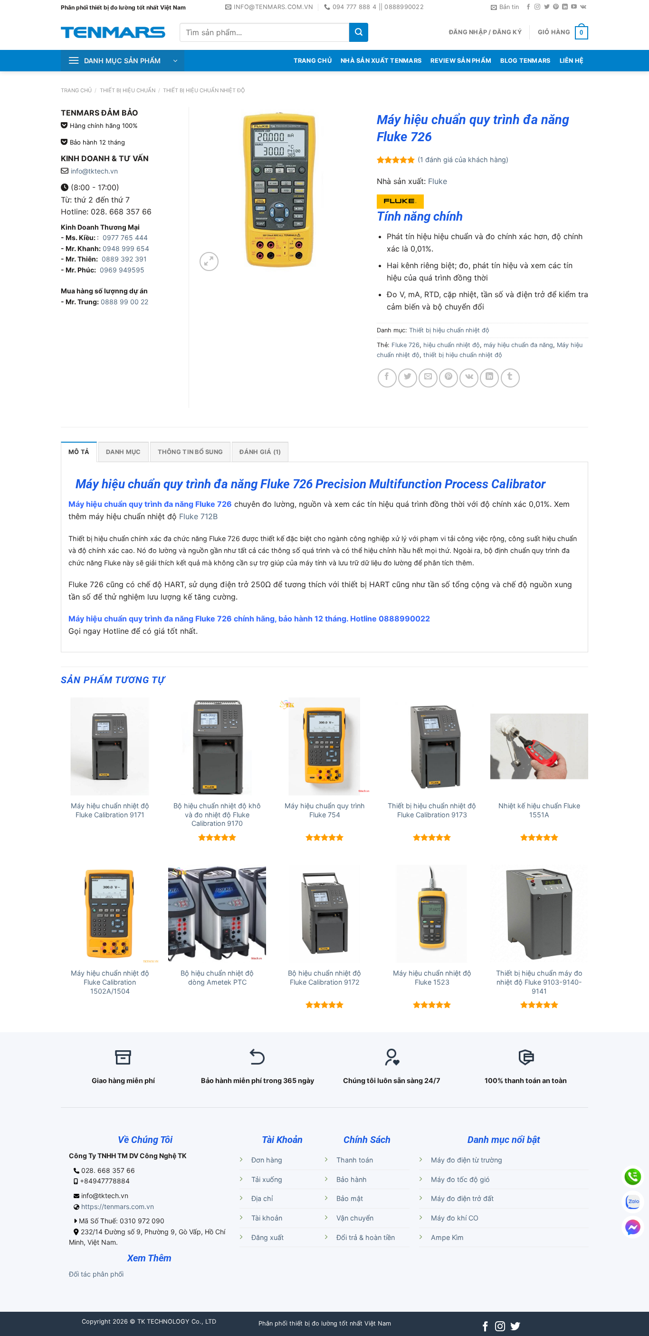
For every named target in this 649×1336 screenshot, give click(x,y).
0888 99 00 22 (124, 302)
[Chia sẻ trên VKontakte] (468, 377)
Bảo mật (349, 1198)
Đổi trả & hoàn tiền (365, 1237)
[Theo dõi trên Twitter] (547, 7)
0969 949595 (122, 270)
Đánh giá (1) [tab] (260, 451)
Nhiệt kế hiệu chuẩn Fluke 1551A (539, 810)
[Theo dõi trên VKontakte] (583, 7)
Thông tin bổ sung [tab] (190, 451)
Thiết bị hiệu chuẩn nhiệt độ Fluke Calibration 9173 (432, 810)
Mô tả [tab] (78, 451)
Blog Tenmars (525, 60)
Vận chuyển (354, 1218)
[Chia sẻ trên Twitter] (407, 377)
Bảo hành (351, 1179)
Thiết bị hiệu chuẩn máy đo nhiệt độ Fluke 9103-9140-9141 (539, 982)
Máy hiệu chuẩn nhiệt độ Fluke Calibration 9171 (110, 810)
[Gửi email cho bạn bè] (428, 377)
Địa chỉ (262, 1198)
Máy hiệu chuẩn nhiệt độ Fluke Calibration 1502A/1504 (110, 982)
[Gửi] (358, 32)
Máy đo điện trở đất (462, 1198)
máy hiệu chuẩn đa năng (518, 345)
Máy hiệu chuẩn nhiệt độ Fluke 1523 (432, 977)
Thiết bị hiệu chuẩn (127, 90)
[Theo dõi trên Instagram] (537, 7)
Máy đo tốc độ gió (460, 1179)
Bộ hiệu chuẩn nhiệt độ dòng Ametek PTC (217, 977)
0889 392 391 (124, 259)
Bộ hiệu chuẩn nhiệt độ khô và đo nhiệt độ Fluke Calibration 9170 (217, 814)
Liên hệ (572, 60)
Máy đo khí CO (454, 1218)
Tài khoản (266, 1218)
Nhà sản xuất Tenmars (381, 60)
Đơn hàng (266, 1160)
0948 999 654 (126, 248)
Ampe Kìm (447, 1237)
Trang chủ (76, 90)
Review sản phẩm (460, 60)
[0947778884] (632, 1176)
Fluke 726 (405, 345)
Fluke (437, 181)
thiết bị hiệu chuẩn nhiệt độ (462, 354)
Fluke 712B (198, 516)
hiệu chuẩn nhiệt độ (451, 345)
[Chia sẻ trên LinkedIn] (489, 377)
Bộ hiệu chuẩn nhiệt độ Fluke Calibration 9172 (324, 977)
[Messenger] (632, 1227)
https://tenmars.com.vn (117, 1206)
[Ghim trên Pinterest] (448, 377)
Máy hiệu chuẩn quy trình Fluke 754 (325, 810)
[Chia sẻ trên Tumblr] (510, 377)
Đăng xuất (267, 1237)
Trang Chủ (313, 60)
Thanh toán (354, 1160)
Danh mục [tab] (123, 451)
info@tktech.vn (94, 171)
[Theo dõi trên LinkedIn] (565, 7)
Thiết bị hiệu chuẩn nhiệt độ (204, 90)
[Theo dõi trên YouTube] (574, 7)
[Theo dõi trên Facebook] (528, 7)
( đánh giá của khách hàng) (463, 159)
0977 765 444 (124, 237)
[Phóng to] (209, 261)
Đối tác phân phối (96, 1274)
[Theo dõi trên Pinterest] (556, 7)
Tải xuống (266, 1179)
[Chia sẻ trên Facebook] (387, 377)
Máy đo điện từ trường (466, 1160)
